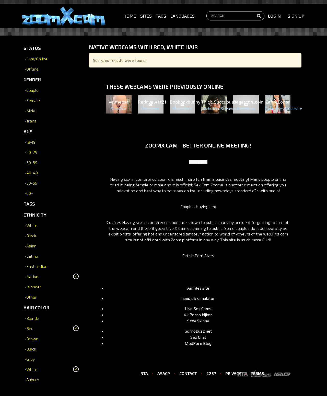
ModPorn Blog (198, 343)
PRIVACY (233, 373)
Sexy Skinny (198, 320)
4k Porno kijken (198, 314)
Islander (33, 286)
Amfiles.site (198, 288)
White (31, 225)
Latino (32, 256)
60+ (29, 193)
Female (33, 100)
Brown (32, 338)
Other (31, 297)
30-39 (31, 162)
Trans (31, 120)
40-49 (32, 172)
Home (129, 16)
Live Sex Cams (198, 308)
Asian (31, 245)
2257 (211, 373)
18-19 (31, 142)
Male (31, 110)
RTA (144, 373)
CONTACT (188, 373)
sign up (296, 16)
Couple (32, 90)
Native (32, 276)
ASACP (163, 373)
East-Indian (37, 266)
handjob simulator (198, 298)
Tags (161, 16)
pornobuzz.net (198, 331)
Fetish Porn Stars (198, 255)
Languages (182, 16)
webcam (124, 228)
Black (31, 235)
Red (29, 328)
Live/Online (37, 58)
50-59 (31, 182)
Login (274, 16)
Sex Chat (198, 337)
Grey (30, 359)
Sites (146, 16)
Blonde (32, 318)
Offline (32, 68)
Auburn (32, 379)
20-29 (31, 152)
